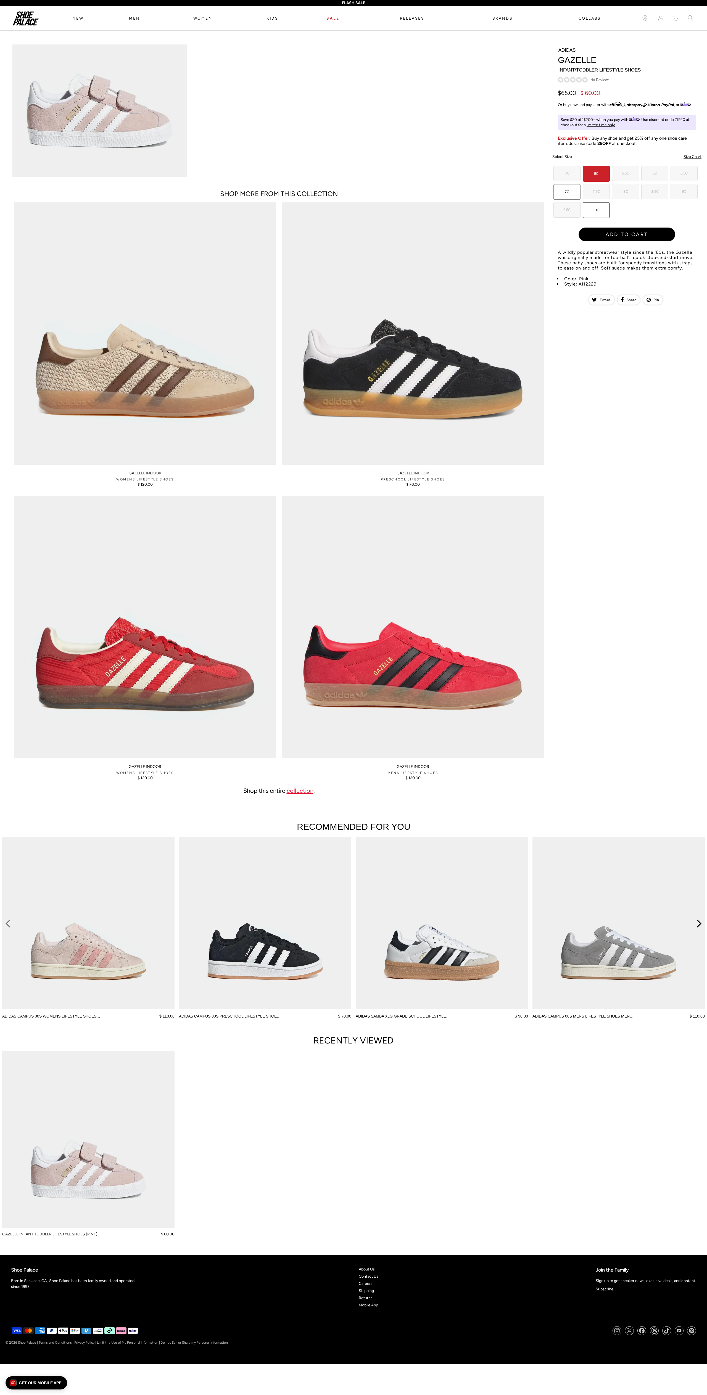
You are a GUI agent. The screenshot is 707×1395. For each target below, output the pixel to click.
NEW (77, 18)
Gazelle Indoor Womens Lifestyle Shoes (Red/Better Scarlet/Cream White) (78, 498)
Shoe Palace (27, 1342)
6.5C (684, 173)
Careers (366, 1283)
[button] (36, 1382)
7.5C (596, 191)
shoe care (677, 138)
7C (567, 192)
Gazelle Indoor (145, 473)
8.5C (655, 191)
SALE (332, 18)
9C (684, 191)
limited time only (601, 125)
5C (596, 173)
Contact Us (368, 1276)
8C (625, 191)
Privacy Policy (84, 1342)
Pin (656, 300)
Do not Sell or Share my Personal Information (194, 1342)
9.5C (567, 210)
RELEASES (412, 18)
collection (300, 790)
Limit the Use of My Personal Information (127, 1342)
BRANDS (502, 18)
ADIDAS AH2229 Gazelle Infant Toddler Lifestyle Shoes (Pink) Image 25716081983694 (87, 46)
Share (632, 300)
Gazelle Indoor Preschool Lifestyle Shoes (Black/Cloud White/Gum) (340, 204)
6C (655, 173)
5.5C (625, 173)
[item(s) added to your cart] (675, 18)
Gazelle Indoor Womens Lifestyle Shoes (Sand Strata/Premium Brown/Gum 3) (81, 204)
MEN (134, 18)
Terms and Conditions (55, 1342)
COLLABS (590, 18)
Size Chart (692, 156)
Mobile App (368, 1305)
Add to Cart (627, 234)
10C (596, 210)
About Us (367, 1269)
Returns (366, 1298)
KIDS (272, 18)
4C (567, 173)
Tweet (605, 300)
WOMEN (202, 18)
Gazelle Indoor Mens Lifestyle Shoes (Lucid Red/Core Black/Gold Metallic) (346, 498)
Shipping (366, 1290)
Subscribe (604, 1289)
